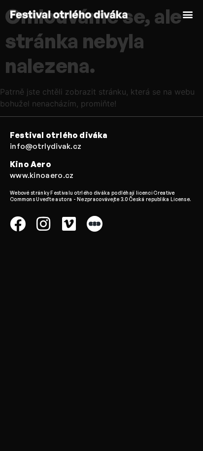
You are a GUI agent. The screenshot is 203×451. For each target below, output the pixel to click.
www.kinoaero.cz (42, 175)
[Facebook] (18, 224)
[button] (187, 14)
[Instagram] (43, 224)
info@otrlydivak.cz (45, 146)
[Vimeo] (69, 224)
